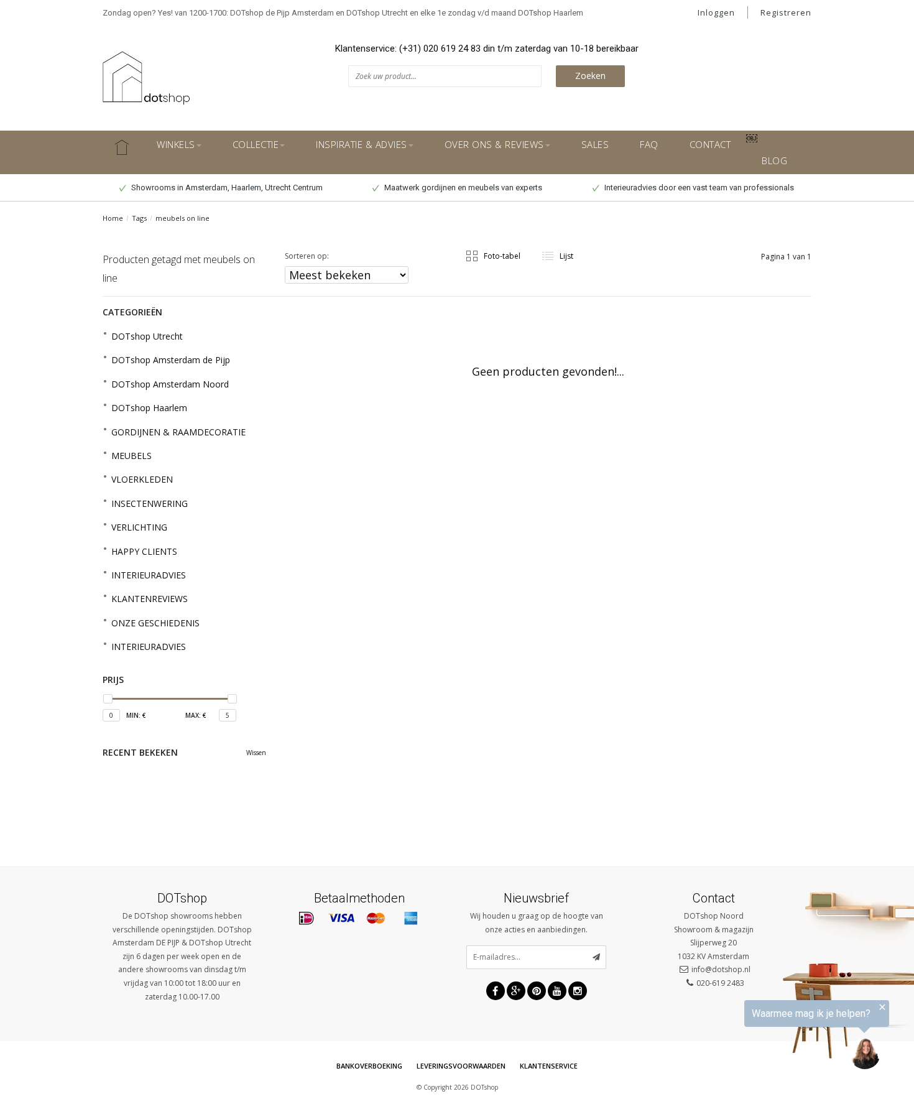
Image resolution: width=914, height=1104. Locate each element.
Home (113, 218)
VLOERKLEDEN (142, 479)
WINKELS (176, 144)
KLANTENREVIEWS (149, 599)
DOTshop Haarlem (149, 408)
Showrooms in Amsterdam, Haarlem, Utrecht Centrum (226, 187)
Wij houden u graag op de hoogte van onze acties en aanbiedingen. (536, 923)
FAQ (649, 144)
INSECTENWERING (149, 503)
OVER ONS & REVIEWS (494, 144)
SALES (595, 144)
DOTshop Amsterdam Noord (170, 384)
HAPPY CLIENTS (144, 551)
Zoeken (590, 75)
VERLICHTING (139, 527)
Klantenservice (549, 1065)
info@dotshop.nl (720, 969)
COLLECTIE (256, 144)
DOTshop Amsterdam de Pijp (170, 360)
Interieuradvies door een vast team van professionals (698, 187)
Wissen (256, 752)
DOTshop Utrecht (147, 336)
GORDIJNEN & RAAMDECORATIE (178, 432)
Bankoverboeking (369, 1065)
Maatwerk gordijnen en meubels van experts (462, 187)
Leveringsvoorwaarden (461, 1065)
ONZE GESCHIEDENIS (155, 623)
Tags (139, 218)
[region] (761, 1038)
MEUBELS (131, 456)
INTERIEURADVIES (148, 575)
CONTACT (710, 144)
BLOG (774, 160)
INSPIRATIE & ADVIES (361, 144)
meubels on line (182, 218)
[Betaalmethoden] (306, 918)
